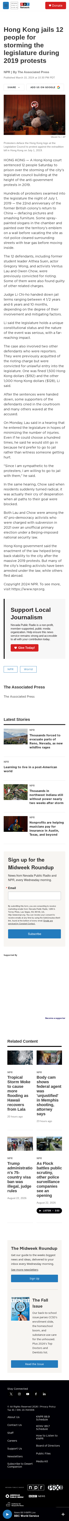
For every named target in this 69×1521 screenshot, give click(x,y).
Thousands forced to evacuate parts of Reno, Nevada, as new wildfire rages (46, 741)
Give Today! (26, 647)
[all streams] (64, 1514)
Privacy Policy (48, 1406)
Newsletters (15, 1456)
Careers (12, 1440)
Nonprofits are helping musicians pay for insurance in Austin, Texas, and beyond (46, 828)
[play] (7, 1514)
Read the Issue (34, 1364)
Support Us (14, 1448)
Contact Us (14, 1425)
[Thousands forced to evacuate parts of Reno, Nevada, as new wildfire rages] (16, 736)
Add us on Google (42, 87)
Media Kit (42, 1461)
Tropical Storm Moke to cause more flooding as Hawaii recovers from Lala (18, 1093)
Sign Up (35, 1278)
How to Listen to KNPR (47, 1437)
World (28, 669)
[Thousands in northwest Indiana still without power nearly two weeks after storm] (16, 792)
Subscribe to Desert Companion (20, 1465)
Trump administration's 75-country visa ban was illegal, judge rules (19, 1177)
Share (12, 87)
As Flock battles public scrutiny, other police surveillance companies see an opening (49, 1179)
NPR (11, 669)
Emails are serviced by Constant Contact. (30, 922)
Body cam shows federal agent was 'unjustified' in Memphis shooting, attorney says (49, 1095)
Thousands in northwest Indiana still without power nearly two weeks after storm (46, 797)
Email (12, 887)
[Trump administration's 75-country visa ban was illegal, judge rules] (20, 1144)
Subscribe (34, 934)
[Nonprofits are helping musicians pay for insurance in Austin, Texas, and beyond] (16, 824)
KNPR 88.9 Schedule (43, 1418)
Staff (10, 1433)
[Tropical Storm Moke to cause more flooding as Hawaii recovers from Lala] (20, 1058)
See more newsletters (24, 1269)
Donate (57, 5)
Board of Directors (48, 1445)
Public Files (43, 1453)
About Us (13, 1417)
